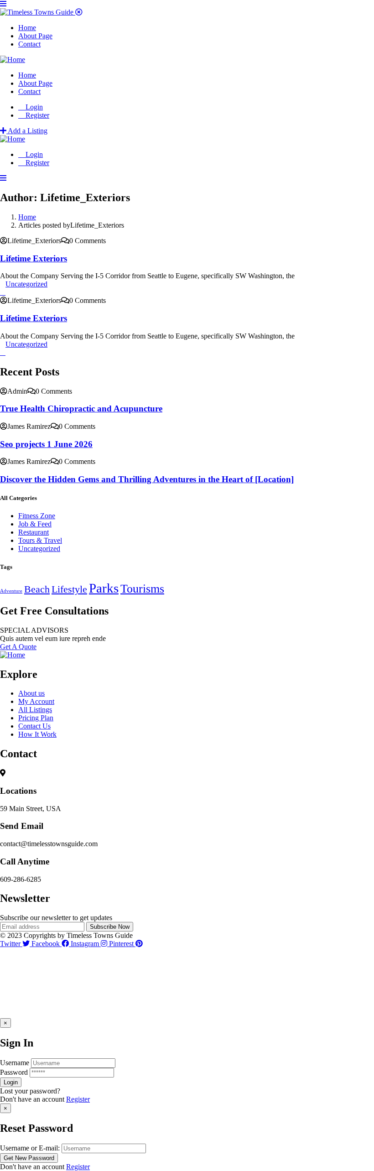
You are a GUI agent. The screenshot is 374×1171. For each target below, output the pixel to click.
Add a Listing (26, 131)
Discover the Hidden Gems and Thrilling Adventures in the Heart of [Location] (147, 479)
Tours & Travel (40, 540)
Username (14, 1063)
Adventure (11, 590)
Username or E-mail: (30, 1148)
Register (78, 1099)
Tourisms (142, 588)
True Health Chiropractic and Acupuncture (81, 408)
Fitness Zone (36, 516)
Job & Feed (35, 524)
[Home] (12, 59)
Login (33, 107)
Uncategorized (26, 284)
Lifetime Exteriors (33, 258)
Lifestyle (69, 589)
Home (27, 217)
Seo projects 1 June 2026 (46, 444)
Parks (104, 588)
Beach (37, 589)
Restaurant (33, 532)
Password (14, 1072)
